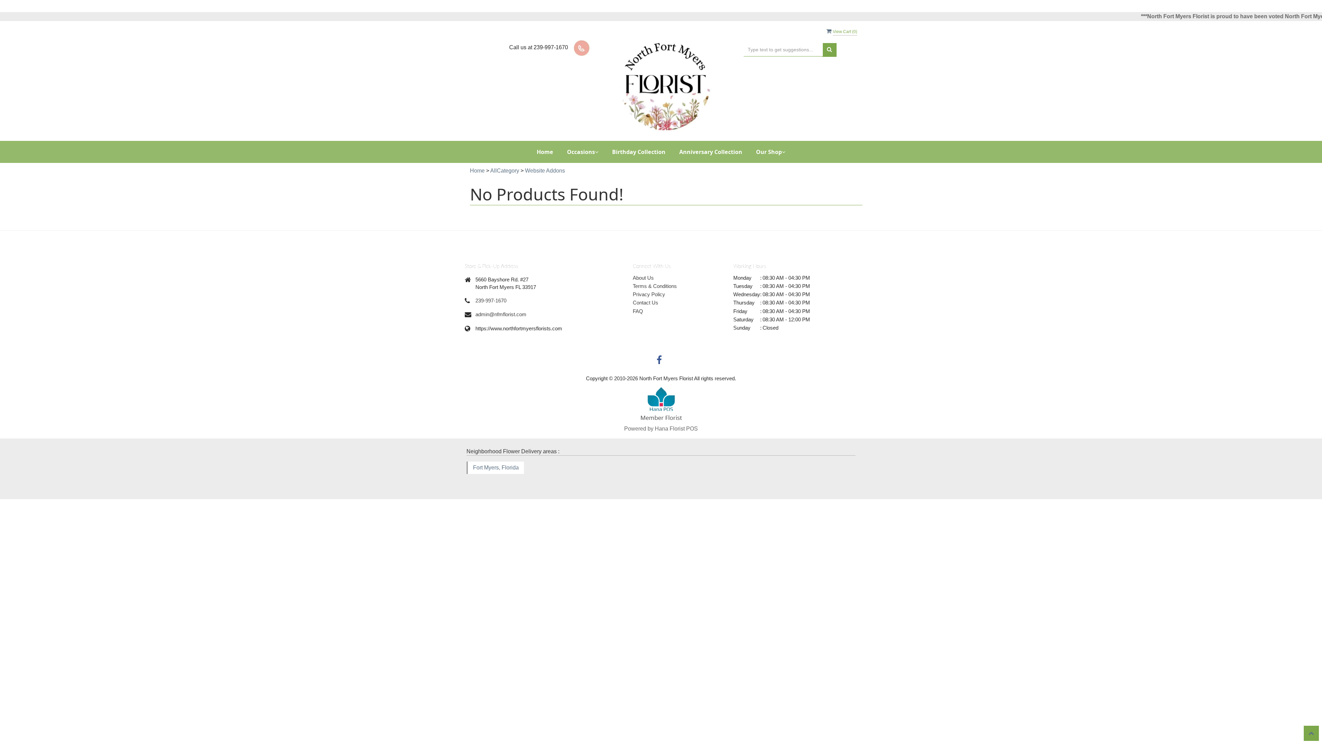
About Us (643, 278)
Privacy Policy (649, 294)
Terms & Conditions (655, 286)
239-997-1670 (490, 300)
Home (545, 152)
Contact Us (645, 303)
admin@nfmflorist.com (500, 314)
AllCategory (504, 171)
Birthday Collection (638, 152)
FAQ (638, 311)
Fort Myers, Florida (496, 468)
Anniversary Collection (710, 152)
